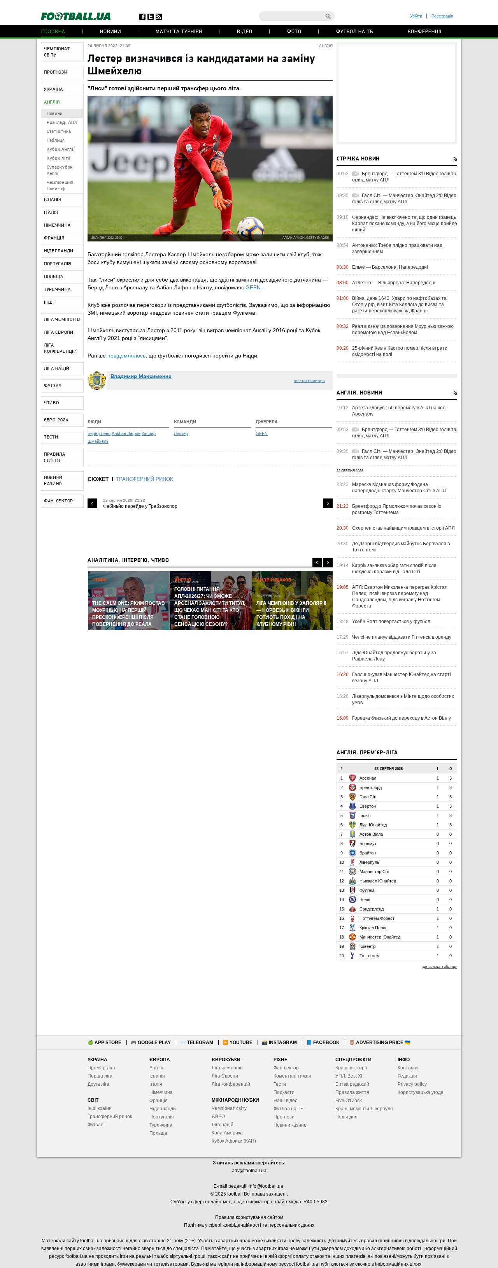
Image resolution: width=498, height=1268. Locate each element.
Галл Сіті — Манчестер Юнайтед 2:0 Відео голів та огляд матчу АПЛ (404, 198)
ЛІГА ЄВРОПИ (59, 332)
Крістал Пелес (373, 927)
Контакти (408, 1068)
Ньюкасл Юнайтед (377, 881)
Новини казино (290, 1125)
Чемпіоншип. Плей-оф (61, 185)
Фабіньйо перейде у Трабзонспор (140, 506)
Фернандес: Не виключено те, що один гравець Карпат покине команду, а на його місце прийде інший (404, 223)
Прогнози (284, 1117)
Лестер (181, 433)
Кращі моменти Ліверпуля (364, 1108)
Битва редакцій (352, 1084)
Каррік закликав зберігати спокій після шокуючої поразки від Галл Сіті (394, 568)
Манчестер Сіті (374, 871)
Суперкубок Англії (60, 170)
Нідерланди (162, 1108)
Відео (245, 31)
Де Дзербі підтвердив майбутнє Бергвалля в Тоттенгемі (401, 547)
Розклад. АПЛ (62, 122)
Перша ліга (100, 1076)
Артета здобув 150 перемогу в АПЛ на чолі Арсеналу (399, 411)
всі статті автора (309, 381)
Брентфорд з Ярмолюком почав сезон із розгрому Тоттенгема (396, 509)
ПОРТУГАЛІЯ (57, 264)
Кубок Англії (61, 149)
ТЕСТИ (51, 437)
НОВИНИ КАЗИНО (53, 480)
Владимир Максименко (141, 377)
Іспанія (157, 1076)
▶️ (238, 1042)
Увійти (416, 16)
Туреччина (160, 1125)
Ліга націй (222, 1124)
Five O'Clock (348, 1100)
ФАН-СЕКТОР (58, 501)
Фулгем (366, 890)
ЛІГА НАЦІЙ (57, 368)
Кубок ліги (58, 158)
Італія (155, 1084)
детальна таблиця (440, 966)
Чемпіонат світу (229, 1108)
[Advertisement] (396, 93)
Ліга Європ (223, 1076)
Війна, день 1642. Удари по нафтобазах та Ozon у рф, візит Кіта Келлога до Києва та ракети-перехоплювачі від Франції (399, 304)
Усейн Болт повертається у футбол (391, 621)
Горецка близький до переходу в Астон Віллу (401, 718)
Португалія (161, 1117)
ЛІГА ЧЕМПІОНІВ (62, 319)
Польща (158, 1133)
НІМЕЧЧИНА (57, 225)
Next (328, 503)
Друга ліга (98, 1084)
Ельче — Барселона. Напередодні (390, 267)
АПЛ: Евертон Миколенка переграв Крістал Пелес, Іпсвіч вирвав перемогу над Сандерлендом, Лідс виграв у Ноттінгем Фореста (399, 597)
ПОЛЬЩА (53, 277)
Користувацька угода (421, 1092)
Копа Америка (227, 1133)
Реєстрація (442, 16)
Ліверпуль (369, 862)
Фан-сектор (286, 1068)
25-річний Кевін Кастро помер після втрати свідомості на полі (399, 351)
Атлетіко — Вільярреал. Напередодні (393, 282)
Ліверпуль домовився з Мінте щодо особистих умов (403, 699)
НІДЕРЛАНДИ (59, 251)
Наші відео (286, 1100)
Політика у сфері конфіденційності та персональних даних (249, 1225)
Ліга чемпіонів (227, 1068)
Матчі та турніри (179, 31)
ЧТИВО (51, 403)
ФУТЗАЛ (52, 386)
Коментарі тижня (292, 1076)
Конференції (425, 31)
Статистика (59, 131)
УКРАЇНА (53, 89)
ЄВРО (218, 1116)
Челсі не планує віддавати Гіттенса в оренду (401, 637)
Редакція (407, 1076)
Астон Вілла (371, 834)
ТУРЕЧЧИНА (57, 289)
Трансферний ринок (110, 1116)
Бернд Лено (99, 433)
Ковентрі (367, 946)
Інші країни (100, 1108)
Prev (92, 503)
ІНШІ (49, 302)
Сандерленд (371, 909)
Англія (156, 1068)
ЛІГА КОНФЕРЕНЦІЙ (60, 348)
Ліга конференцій (231, 1084)
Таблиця (56, 140)
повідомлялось (126, 355)
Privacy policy (412, 1084)
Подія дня (346, 1117)
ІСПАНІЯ (52, 199)
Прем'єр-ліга (101, 1068)
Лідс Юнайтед (373, 824)
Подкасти (284, 1092)
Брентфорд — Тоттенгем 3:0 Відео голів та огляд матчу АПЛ (404, 177)
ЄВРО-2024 (56, 420)
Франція (158, 1100)
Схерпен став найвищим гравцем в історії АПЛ (403, 528)
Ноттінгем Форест (377, 918)
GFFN (253, 287)
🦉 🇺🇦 (379, 1042)
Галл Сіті (367, 796)
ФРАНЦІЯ (54, 238)
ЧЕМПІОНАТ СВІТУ (57, 52)
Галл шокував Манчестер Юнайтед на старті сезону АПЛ (401, 677)
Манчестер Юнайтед (379, 937)
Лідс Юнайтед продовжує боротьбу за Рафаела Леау (394, 656)
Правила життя (352, 1092)
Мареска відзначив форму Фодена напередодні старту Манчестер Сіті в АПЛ (399, 487)
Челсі (364, 899)
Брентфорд (370, 787)
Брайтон (367, 853)
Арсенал (367, 778)
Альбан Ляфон (126, 433)
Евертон (367, 806)
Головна (53, 31)
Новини (110, 31)
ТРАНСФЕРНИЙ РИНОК (144, 479)
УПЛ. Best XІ (348, 1076)
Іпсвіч (365, 815)
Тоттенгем (369, 955)
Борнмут (368, 843)
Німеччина (161, 1092)
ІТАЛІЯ (51, 212)
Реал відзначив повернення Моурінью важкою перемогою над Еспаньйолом (403, 329)
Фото (294, 31)
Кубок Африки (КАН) (234, 1141)
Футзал (95, 1124)
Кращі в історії (351, 1068)
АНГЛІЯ (52, 102)
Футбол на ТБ (354, 31)
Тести (280, 1084)
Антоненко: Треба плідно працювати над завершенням (397, 248)
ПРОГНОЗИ (56, 72)
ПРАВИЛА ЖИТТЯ (54, 457)
